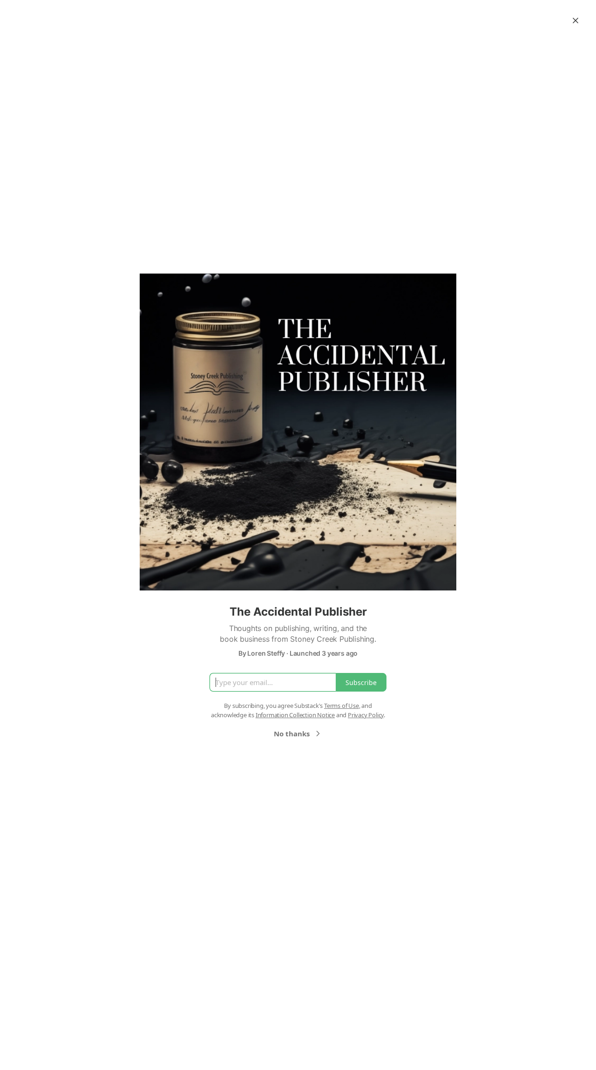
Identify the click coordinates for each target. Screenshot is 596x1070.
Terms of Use (341, 705)
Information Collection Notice (295, 715)
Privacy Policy (366, 715)
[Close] (575, 20)
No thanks (292, 733)
